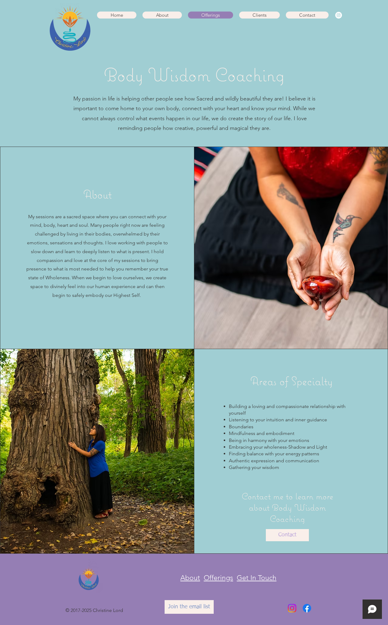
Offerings (218, 578)
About (190, 578)
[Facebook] (307, 608)
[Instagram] (338, 15)
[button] (162, 15)
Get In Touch (256, 578)
